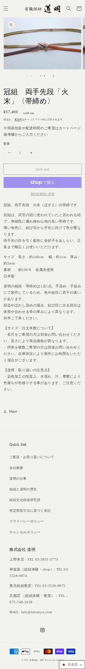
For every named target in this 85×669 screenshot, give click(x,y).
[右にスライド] (53, 76)
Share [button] (13, 411)
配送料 (18, 119)
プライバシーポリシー (26, 521)
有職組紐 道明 (37, 660)
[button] (6, 8)
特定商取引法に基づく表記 (30, 510)
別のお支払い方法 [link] (42, 193)
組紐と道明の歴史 (23, 489)
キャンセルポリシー (24, 532)
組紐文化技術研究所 (24, 500)
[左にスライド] (32, 76)
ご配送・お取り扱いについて (31, 457)
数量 (7, 143)
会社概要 (16, 468)
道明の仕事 (18, 478)
